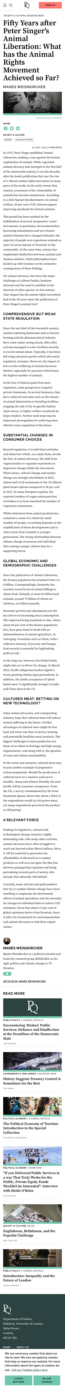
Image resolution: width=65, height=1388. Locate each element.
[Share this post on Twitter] (11, 128)
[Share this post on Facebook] (5, 128)
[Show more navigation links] (5, 5)
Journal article (32, 1020)
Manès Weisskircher (24, 87)
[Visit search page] (10, 5)
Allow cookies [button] (47, 1380)
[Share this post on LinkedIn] (18, 128)
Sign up (50, 5)
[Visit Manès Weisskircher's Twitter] (7, 974)
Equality (8, 139)
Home (6, 1347)
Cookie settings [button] (18, 1380)
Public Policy (11, 1020)
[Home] (27, 5)
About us (23, 1347)
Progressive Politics (24, 139)
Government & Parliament (19, 1073)
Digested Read (35, 15)
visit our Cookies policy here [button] (29, 1370)
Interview (35, 1168)
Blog (31, 1226)
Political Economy (15, 1118)
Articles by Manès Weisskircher (24, 981)
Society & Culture (14, 15)
